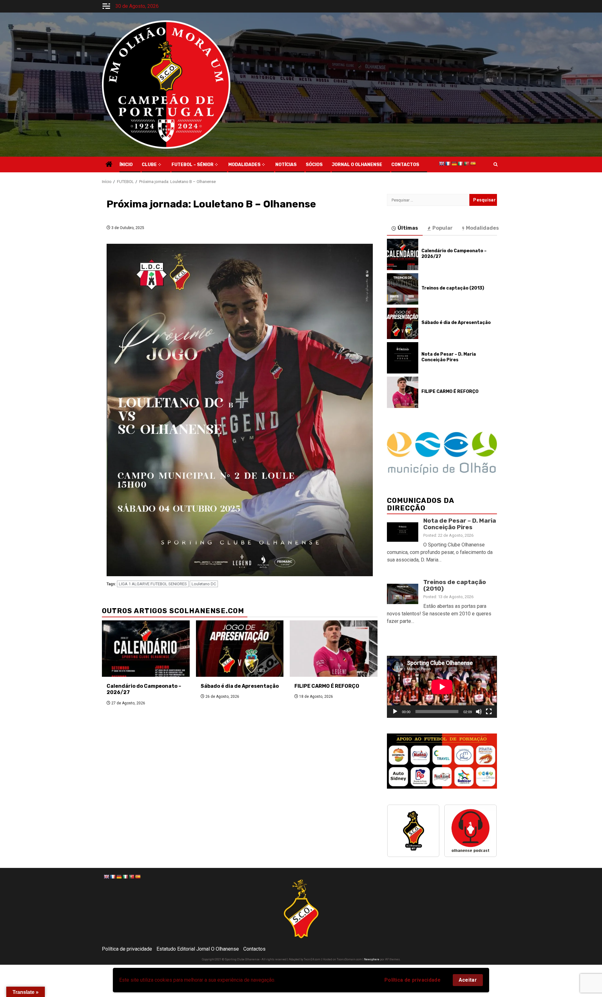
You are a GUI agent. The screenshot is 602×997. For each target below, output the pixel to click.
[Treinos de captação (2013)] (402, 289)
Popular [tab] (442, 228)
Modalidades (244, 164)
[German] (454, 163)
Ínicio (126, 164)
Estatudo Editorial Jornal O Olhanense (197, 949)
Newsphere (371, 959)
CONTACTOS (405, 164)
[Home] (109, 164)
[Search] (495, 164)
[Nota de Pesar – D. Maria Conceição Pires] (402, 357)
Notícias (286, 164)
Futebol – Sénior (193, 164)
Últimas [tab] (408, 228)
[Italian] (460, 163)
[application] (442, 687)
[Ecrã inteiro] (489, 711)
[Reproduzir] (395, 711)
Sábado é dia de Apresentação (240, 686)
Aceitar (468, 980)
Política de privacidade (412, 980)
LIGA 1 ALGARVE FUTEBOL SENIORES (153, 584)
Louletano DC (204, 584)
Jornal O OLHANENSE (357, 164)
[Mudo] (479, 711)
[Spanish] (473, 163)
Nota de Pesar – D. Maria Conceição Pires (448, 357)
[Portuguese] (466, 163)
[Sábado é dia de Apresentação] (240, 648)
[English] (441, 163)
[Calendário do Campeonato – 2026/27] (146, 648)
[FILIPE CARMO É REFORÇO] (334, 648)
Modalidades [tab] (482, 228)
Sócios (314, 164)
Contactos (254, 949)
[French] (448, 163)
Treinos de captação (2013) (452, 288)
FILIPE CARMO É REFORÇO (326, 686)
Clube (149, 164)
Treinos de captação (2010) (454, 585)
